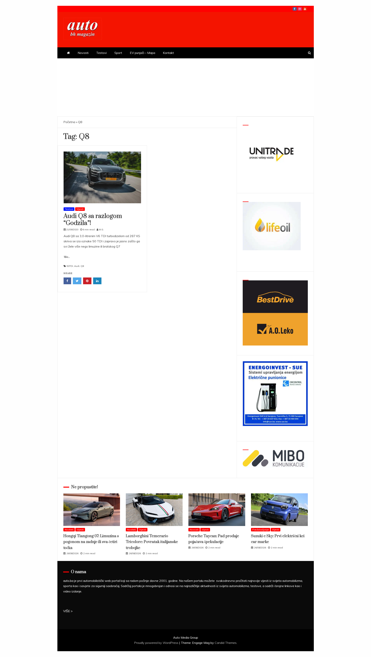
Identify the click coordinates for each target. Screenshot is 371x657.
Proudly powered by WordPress (156, 643)
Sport (118, 53)
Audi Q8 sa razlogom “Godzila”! (93, 219)
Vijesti (80, 209)
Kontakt (168, 53)
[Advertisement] (185, 87)
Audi (76, 266)
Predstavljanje (260, 529)
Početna (69, 122)
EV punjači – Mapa (142, 53)
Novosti (83, 53)
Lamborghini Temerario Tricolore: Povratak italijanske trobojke (152, 542)
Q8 (82, 266)
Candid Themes (226, 643)
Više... (67, 257)
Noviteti (69, 529)
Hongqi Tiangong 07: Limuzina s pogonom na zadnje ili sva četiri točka (91, 542)
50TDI (70, 266)
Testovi (101, 53)
